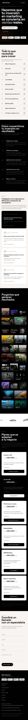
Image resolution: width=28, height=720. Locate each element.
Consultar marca (13, 596)
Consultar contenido (13, 471)
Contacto (4, 695)
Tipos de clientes (5, 687)
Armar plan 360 (13, 495)
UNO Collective (6, 2)
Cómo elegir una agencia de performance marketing (12, 705)
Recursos (3, 697)
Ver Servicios (5, 31)
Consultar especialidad (13, 544)
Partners (3, 700)
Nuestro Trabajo (5, 692)
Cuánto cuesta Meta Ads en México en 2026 (11, 707)
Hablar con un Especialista (9, 27)
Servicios (3, 685)
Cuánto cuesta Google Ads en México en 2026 (11, 710)
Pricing (3, 690)
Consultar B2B (13, 570)
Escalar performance (13, 520)
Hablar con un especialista (8, 225)
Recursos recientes (6, 703)
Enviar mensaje (6, 664)
